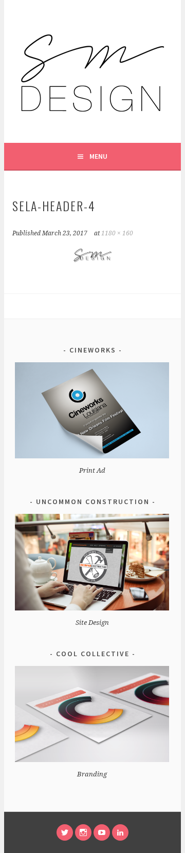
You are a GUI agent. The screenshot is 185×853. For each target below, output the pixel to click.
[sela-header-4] (92, 262)
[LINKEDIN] (120, 832)
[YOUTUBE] (102, 832)
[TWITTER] (65, 832)
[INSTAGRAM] (83, 832)
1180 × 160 (117, 233)
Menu (98, 156)
